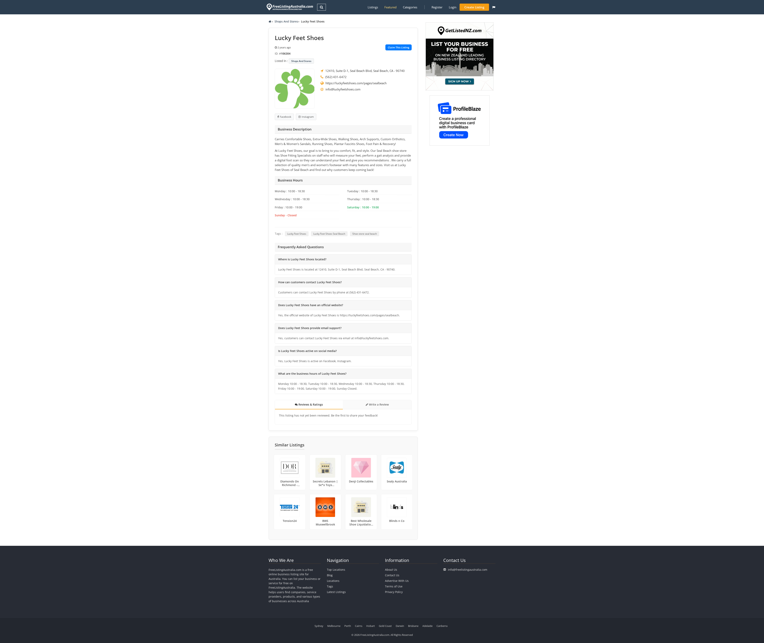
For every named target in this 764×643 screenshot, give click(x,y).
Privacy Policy (394, 592)
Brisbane (413, 626)
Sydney (319, 626)
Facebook (285, 117)
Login (452, 7)
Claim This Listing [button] (398, 47)
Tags (330, 586)
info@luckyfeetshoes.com (343, 89)
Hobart (370, 626)
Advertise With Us (397, 581)
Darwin (400, 626)
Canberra (442, 626)
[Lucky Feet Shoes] (295, 88)
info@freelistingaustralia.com (467, 569)
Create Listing (474, 7)
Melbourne (333, 626)
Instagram (308, 117)
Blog (330, 575)
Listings (373, 7)
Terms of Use (393, 586)
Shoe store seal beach (364, 233)
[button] (493, 7)
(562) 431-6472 (336, 77)
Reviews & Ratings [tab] (310, 404)
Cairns (358, 626)
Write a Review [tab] (378, 404)
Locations (333, 581)
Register (437, 7)
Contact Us (392, 575)
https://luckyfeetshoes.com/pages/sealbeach (356, 83)
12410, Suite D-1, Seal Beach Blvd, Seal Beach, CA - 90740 (365, 71)
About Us (391, 569)
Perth (347, 626)
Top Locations (336, 569)
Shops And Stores (286, 21)
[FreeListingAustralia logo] (289, 7)
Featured (390, 7)
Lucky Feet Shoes (296, 233)
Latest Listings (336, 592)
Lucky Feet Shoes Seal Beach (329, 233)
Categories (410, 7)
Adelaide (427, 626)
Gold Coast (385, 626)
